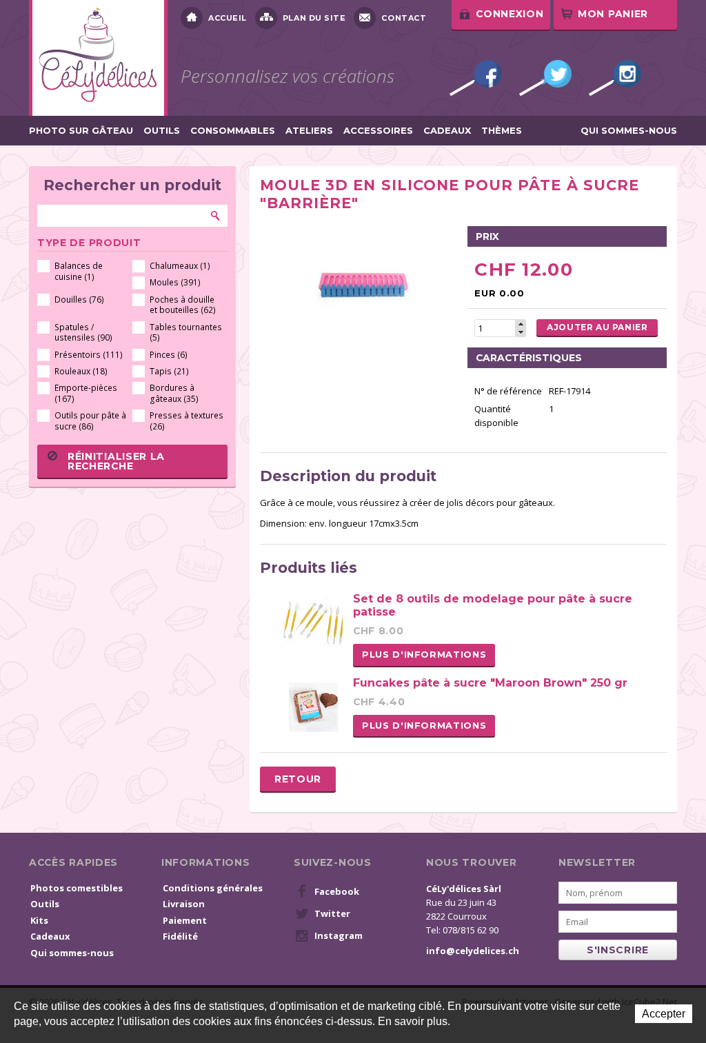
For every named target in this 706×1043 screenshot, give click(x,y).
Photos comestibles (76, 888)
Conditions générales (213, 888)
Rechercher (216, 216)
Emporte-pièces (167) (85, 393)
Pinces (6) (169, 355)
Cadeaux (447, 130)
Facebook (476, 78)
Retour (297, 779)
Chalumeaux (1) (180, 266)
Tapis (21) (169, 371)
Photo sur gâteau (81, 130)
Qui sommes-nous (629, 130)
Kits (39, 920)
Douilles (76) (79, 299)
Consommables (232, 130)
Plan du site (314, 18)
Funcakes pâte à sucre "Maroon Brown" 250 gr (490, 682)
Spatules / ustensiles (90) (83, 332)
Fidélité (180, 936)
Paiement (185, 920)
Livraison (184, 904)
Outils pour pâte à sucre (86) (90, 420)
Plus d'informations (424, 654)
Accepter (663, 1014)
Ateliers (309, 130)
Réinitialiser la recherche (116, 461)
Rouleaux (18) (81, 371)
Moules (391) (175, 282)
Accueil (227, 18)
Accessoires (378, 130)
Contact (403, 18)
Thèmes (501, 130)
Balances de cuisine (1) (78, 271)
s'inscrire (618, 950)
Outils (161, 130)
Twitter (545, 78)
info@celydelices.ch (472, 950)
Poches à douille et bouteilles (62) (183, 305)
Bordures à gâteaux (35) (174, 393)
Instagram (615, 78)
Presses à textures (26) (186, 420)
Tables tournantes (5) (186, 332)
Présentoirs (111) (88, 355)
